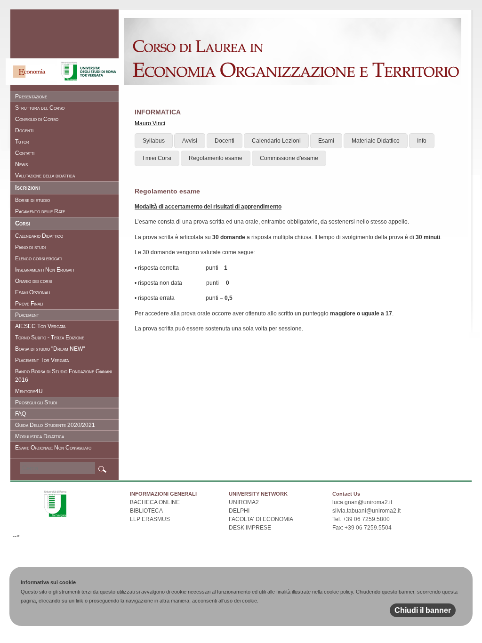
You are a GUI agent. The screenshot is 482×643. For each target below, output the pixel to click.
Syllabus (154, 140)
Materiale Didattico (376, 140)
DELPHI (239, 510)
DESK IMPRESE (250, 527)
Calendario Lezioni (276, 140)
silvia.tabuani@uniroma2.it (366, 510)
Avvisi (189, 140)
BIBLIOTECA (146, 510)
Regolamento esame (215, 158)
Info (421, 140)
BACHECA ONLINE (155, 502)
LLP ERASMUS (150, 519)
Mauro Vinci (150, 123)
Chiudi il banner (422, 610)
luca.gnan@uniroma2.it (362, 502)
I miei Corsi (157, 158)
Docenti (224, 140)
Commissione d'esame (289, 158)
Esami (326, 140)
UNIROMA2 (244, 502)
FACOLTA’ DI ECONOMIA (261, 519)
